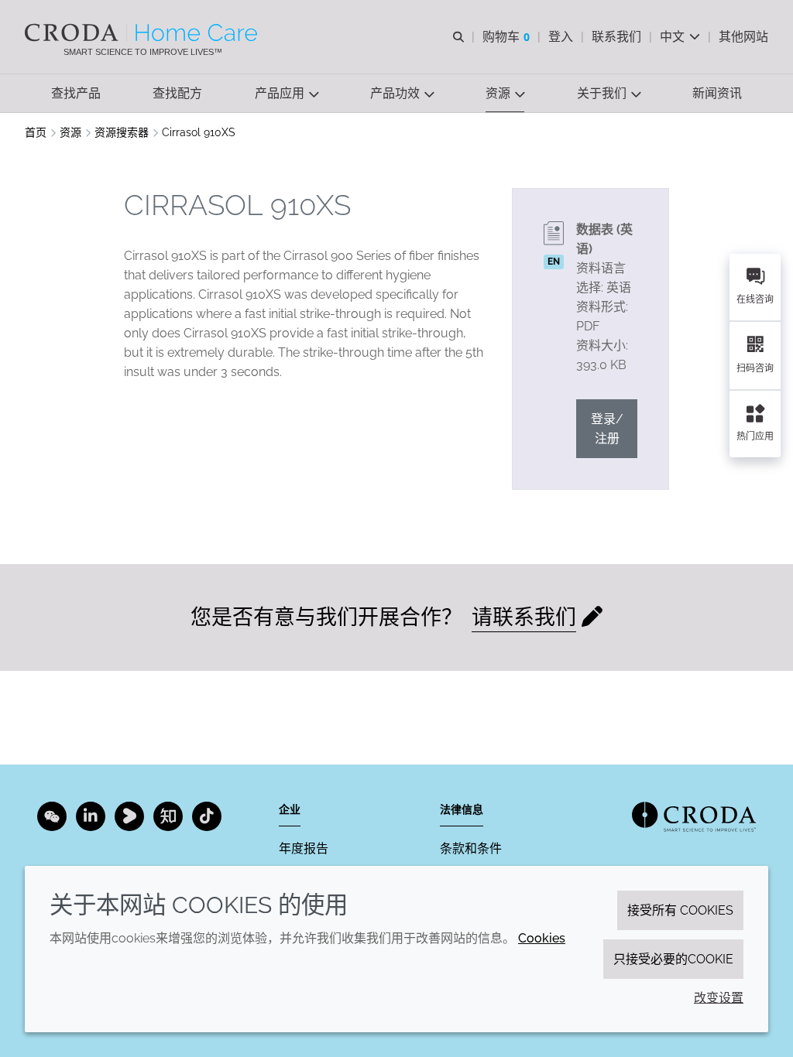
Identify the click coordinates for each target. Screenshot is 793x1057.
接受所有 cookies (680, 910)
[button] (76, 93)
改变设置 (718, 997)
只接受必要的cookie (673, 959)
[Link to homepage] (694, 817)
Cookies (541, 938)
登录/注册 (607, 429)
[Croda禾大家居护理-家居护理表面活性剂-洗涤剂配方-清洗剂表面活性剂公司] (143, 32)
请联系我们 (524, 617)
